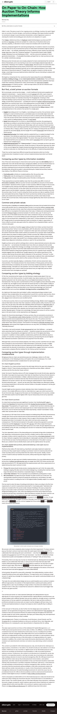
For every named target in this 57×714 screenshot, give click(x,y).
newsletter (50, 705)
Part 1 (53, 31)
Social (4, 711)
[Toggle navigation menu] (3, 2)
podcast (34, 94)
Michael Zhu (5, 20)
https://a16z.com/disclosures (16, 686)
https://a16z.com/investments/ (37, 674)
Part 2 (40, 35)
